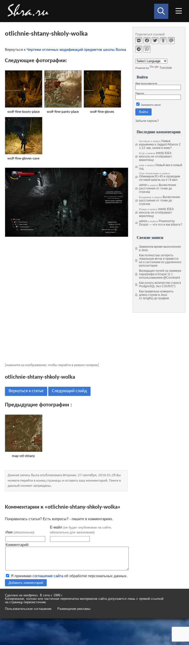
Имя (19, 532)
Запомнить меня (150, 104)
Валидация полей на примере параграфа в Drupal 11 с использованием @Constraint (160, 274)
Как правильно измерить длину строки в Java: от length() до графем (156, 295)
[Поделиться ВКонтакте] (138, 40)
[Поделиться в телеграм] (138, 49)
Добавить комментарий (26, 583)
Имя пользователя (146, 83)
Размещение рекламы (73, 609)
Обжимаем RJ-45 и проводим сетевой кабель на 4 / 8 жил (159, 178)
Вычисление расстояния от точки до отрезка (157, 188)
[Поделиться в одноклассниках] (163, 40)
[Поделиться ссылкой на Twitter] (155, 40)
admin (143, 185)
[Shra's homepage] (29, 11)
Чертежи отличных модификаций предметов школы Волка (76, 49)
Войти (143, 112)
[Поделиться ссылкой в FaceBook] (146, 40)
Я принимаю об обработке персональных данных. (68, 576)
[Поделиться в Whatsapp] (146, 49)
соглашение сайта (47, 576)
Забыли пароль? (147, 121)
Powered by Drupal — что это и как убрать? (160, 222)
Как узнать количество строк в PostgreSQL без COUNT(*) (160, 284)
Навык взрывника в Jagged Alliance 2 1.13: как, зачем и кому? (160, 144)
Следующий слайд (69, 391)
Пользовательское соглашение (28, 609)
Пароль (139, 93)
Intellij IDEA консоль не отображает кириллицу (155, 156)
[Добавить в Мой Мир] (171, 40)
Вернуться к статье (26, 391)
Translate (165, 68)
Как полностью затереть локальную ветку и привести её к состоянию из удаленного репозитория (160, 260)
